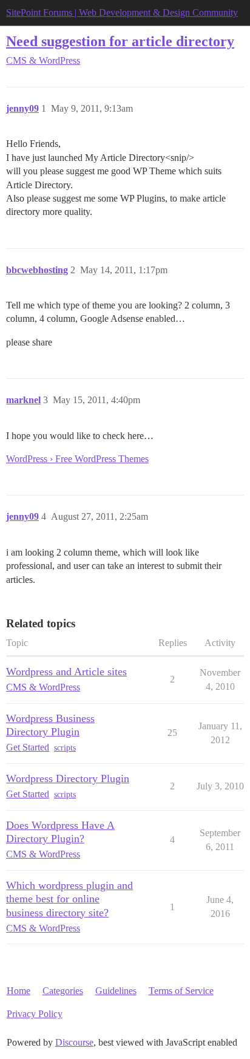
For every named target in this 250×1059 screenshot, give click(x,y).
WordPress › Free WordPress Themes (77, 459)
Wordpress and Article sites (66, 672)
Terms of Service (181, 991)
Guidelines (116, 991)
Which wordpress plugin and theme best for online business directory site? (69, 898)
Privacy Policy (34, 1014)
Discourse (74, 1042)
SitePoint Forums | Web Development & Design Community (122, 12)
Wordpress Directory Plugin (67, 778)
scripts (65, 747)
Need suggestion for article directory (120, 41)
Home (18, 991)
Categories (62, 991)
